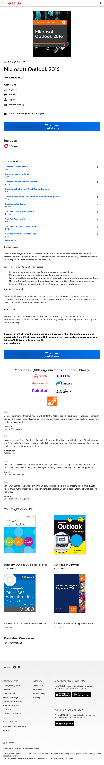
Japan (6, 730)
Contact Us (37, 685)
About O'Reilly (11, 680)
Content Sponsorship (12, 713)
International (10, 721)
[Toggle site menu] (3, 3)
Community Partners (12, 701)
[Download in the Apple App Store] (63, 696)
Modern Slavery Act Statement (63, 759)
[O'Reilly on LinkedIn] (14, 667)
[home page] (15, 3)
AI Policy (36, 697)
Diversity (7, 709)
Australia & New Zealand (14, 726)
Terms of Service (9, 759)
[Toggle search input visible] (101, 3)
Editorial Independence (39, 759)
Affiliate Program (11, 705)
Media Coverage (10, 697)
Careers (6, 689)
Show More (10, 241)
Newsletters (37, 689)
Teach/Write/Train (11, 685)
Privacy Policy (38, 693)
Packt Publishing (16, 104)
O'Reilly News (9, 693)
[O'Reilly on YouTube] (19, 667)
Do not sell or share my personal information (21, 748)
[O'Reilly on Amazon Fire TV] (64, 725)
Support (37, 680)
